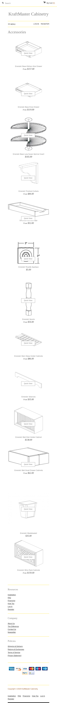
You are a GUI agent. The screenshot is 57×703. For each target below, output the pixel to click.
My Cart (51, 3)
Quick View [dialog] (28, 53)
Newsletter (12, 632)
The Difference (13, 626)
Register (45, 24)
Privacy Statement (14, 655)
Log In (36, 24)
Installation (12, 594)
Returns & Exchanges (16, 649)
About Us (11, 623)
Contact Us (12, 629)
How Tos (11, 603)
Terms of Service (14, 652)
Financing (11, 600)
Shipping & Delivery (15, 646)
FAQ (9, 597)
